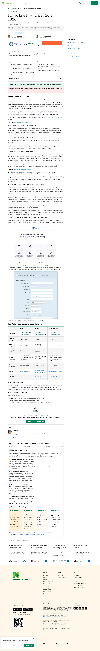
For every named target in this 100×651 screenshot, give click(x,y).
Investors (45, 598)
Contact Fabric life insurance (75, 57)
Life (21, 8)
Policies (69, 45)
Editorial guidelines (48, 586)
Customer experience (73, 48)
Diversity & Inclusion (48, 583)
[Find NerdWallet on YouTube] (77, 608)
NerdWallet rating (39, 100)
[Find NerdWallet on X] (74, 608)
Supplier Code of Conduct (77, 578)
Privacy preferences (78, 585)
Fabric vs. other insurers (74, 51)
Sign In (86, 3)
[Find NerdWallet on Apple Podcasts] (83, 608)
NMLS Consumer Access (48, 616)
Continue (29, 645)
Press (44, 593)
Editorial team (47, 591)
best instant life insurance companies (52, 117)
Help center (61, 575)
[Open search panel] (80, 3)
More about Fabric (72, 54)
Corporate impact (48, 581)
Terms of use (76, 575)
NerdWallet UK (61, 643)
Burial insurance (39, 370)
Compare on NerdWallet (36, 421)
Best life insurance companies (21, 122)
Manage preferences (17, 645)
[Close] (33, 638)
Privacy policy (77, 581)
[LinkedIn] (15, 438)
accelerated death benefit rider (39, 165)
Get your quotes (52, 43)
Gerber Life (23, 389)
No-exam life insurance (55, 371)
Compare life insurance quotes (22, 169)
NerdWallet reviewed (33, 45)
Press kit (45, 596)
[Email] (13, 438)
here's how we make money (40, 29)
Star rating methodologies (47, 588)
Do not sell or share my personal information (79, 588)
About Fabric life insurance (75, 42)
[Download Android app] (28, 609)
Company (45, 575)
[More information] (38, 45)
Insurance (14, 8)
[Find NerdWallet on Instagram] (80, 608)
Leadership (46, 577)
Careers (45, 579)
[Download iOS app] (17, 609)
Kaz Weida (16, 430)
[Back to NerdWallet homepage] (9, 8)
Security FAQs (62, 577)
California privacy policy (79, 583)
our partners (29, 29)
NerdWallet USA (49, 643)
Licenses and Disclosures (60, 616)
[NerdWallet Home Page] (7, 3)
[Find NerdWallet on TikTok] (86, 608)
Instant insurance (25, 371)
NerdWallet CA (73, 643)
